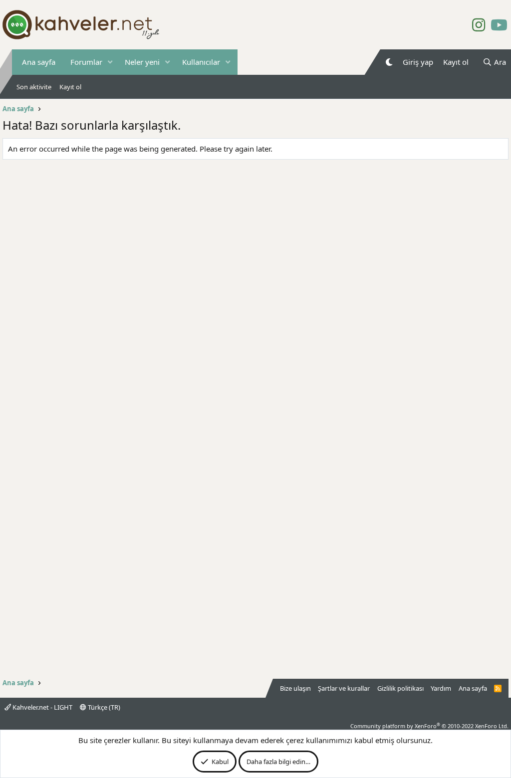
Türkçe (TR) (103, 707)
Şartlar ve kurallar (344, 688)
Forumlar (86, 62)
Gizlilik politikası (400, 688)
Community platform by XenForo (429, 726)
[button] (110, 62)
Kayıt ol (70, 86)
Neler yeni (142, 62)
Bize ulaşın (295, 688)
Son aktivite (33, 86)
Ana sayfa (38, 62)
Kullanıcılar (201, 62)
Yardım (441, 688)
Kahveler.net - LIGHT (41, 707)
